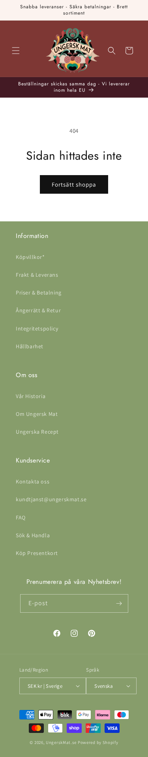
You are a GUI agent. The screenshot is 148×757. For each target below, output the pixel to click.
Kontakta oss (32, 481)
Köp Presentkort (37, 553)
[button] (15, 50)
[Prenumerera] (119, 603)
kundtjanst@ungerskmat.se (51, 499)
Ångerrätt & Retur (38, 310)
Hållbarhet (29, 346)
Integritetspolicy (37, 328)
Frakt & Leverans (37, 274)
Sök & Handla (33, 535)
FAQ (21, 517)
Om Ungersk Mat (37, 413)
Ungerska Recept (37, 431)
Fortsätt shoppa (74, 184)
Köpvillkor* (30, 257)
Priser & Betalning (39, 292)
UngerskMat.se (61, 742)
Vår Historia (30, 396)
